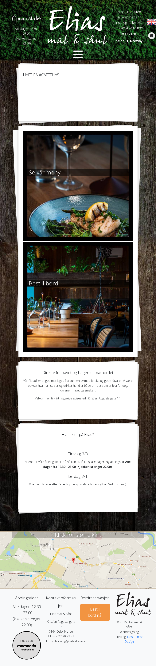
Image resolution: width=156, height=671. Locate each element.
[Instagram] (151, 35)
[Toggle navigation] (78, 54)
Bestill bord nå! (95, 612)
